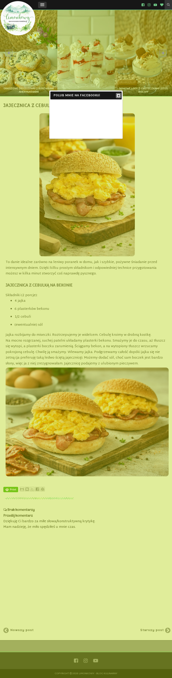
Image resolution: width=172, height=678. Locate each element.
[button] (42, 5)
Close (118, 95)
